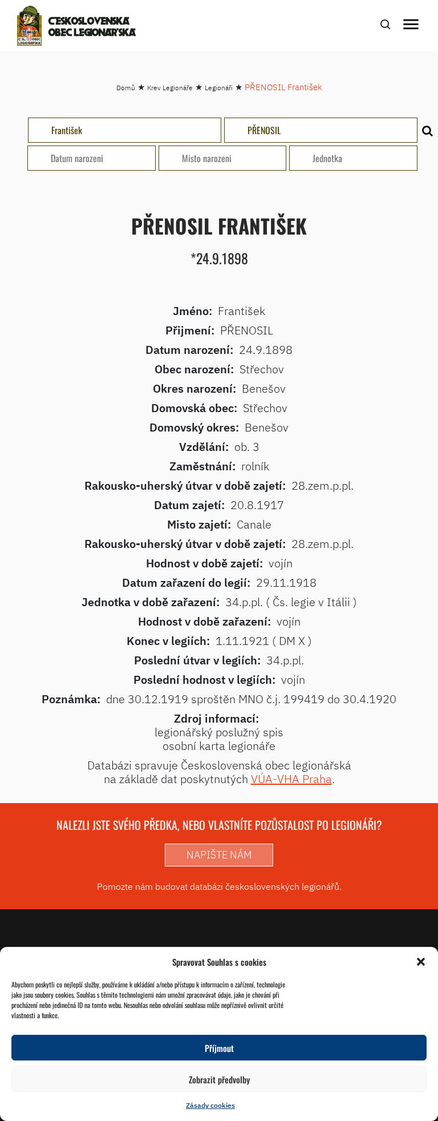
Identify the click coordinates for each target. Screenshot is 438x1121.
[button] (421, 961)
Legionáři (219, 87)
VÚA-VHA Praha (291, 779)
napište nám (219, 854)
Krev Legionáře (170, 87)
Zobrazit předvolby (219, 1079)
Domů (125, 87)
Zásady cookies (210, 1105)
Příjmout (219, 1048)
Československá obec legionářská (92, 27)
